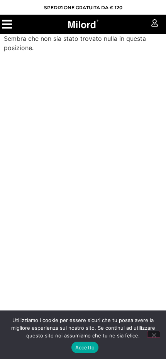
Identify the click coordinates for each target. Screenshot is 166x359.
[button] (7, 24)
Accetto (85, 347)
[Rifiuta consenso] (153, 334)
